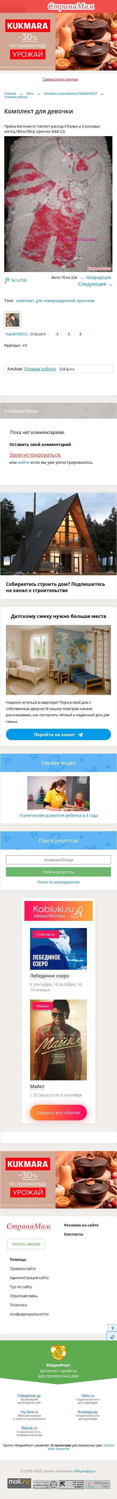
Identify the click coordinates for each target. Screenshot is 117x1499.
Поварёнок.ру (29, 1396)
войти (24, 462)
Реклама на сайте (81, 1225)
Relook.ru (29, 1428)
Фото (30, 93)
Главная (10, 93)
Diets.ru (88, 1396)
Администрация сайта (29, 1277)
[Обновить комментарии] (111, 1336)
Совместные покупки (60, 79)
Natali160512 (17, 334)
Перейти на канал (54, 734)
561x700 (19, 280)
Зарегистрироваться (34, 454)
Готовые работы (16, 97)
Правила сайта (22, 1268)
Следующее (92, 284)
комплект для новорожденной (45, 300)
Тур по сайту (21, 1286)
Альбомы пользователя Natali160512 (70, 93)
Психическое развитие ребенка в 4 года (58, 815)
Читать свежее (26, 1244)
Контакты (73, 1234)
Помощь (18, 1259)
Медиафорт (85, 1471)
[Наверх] (111, 1327)
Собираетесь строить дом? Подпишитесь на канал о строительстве (55, 587)
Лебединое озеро (49, 976)
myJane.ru (29, 1412)
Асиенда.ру (88, 1412)
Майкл (37, 1086)
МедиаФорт (58, 1365)
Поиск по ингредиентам (58, 882)
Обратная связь (24, 1295)
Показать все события (58, 1112)
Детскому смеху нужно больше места (58, 616)
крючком (86, 300)
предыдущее (98, 277)
